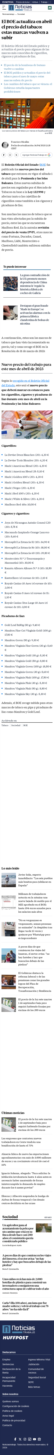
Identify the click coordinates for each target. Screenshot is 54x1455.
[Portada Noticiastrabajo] (27, 1329)
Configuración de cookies (15, 1406)
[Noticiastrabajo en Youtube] (34, 1439)
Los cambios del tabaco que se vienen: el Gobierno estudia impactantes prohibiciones (28, 87)
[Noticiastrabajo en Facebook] (15, 1439)
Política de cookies (12, 1411)
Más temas (34, 1387)
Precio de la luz (23, 2)
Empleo (6, 1359)
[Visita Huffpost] (50, 8)
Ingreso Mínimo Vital (39, 1359)
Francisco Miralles (20, 141)
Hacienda (7, 1385)
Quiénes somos (10, 1401)
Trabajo (44, 2)
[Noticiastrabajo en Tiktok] (29, 1439)
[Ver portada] (20, 8)
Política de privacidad (13, 1420)
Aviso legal (8, 1415)
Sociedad (16, 725)
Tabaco (5, 725)
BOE (43, 164)
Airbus (35, 2)
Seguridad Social (37, 1377)
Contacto (7, 1425)
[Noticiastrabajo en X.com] (20, 1439)
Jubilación (33, 1364)
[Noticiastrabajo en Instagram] (24, 1439)
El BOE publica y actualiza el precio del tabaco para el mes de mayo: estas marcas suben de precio (27, 76)
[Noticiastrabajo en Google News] (39, 1439)
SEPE (31, 1382)
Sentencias (8, 1364)
